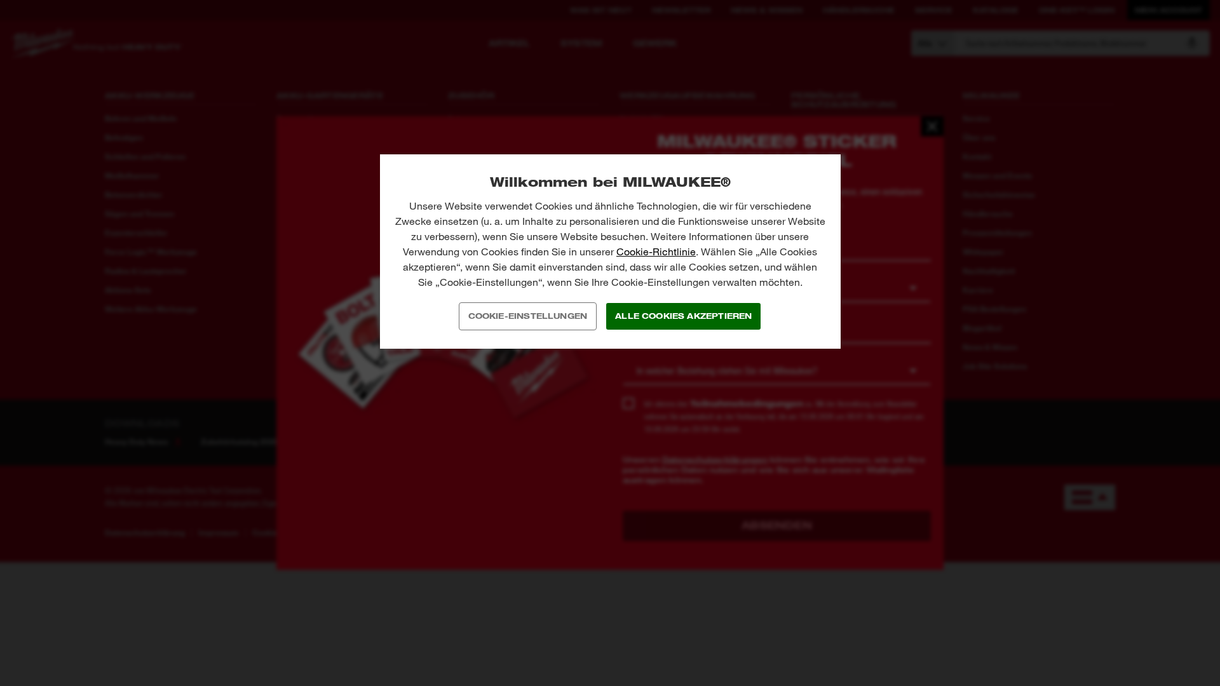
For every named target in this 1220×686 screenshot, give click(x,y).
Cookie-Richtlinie (656, 251)
